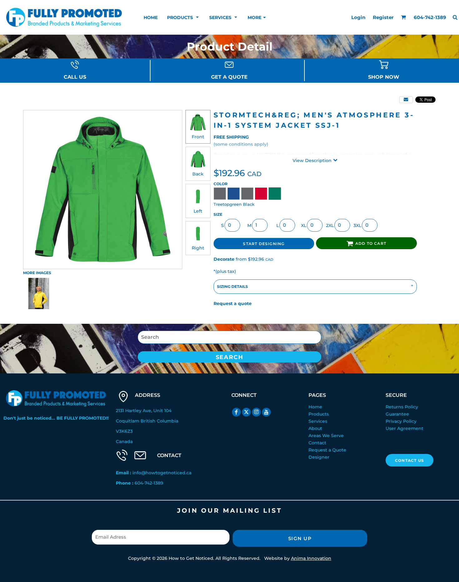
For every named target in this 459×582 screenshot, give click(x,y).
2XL (330, 225)
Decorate (224, 259)
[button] (183, 17)
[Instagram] (256, 412)
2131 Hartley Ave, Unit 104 (143, 410)
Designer (318, 457)
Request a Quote (327, 450)
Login (358, 17)
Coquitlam (127, 421)
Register (383, 17)
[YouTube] (266, 412)
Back (198, 174)
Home (315, 407)
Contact (317, 443)
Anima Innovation (311, 558)
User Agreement (404, 428)
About (315, 428)
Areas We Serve (326, 435)
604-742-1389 (149, 483)
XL (303, 225)
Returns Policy (402, 407)
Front (198, 137)
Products (318, 414)
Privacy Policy (401, 421)
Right (198, 248)
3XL (357, 225)
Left (198, 211)
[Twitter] (246, 412)
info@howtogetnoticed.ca (161, 473)
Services (317, 421)
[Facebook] (236, 412)
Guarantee (397, 414)
